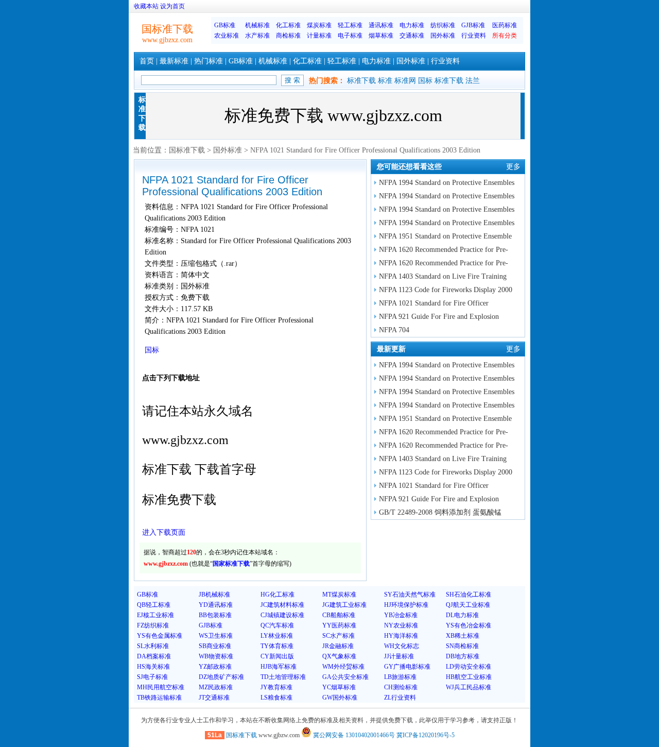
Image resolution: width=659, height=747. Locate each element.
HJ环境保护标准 (406, 604)
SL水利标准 (153, 646)
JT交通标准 (214, 697)
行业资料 (473, 35)
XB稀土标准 (462, 635)
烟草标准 (381, 35)
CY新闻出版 (277, 656)
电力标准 (412, 25)
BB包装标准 (215, 615)
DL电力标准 (462, 615)
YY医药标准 (339, 625)
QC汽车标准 (277, 625)
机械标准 (257, 25)
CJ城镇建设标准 (282, 615)
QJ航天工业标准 (468, 604)
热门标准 (208, 61)
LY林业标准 (277, 635)
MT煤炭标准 (339, 594)
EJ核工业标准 (155, 615)
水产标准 (257, 35)
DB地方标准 (462, 656)
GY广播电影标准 (407, 666)
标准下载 (361, 80)
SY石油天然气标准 (410, 594)
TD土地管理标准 (283, 677)
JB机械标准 (214, 594)
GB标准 (224, 25)
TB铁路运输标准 (159, 697)
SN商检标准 (462, 646)
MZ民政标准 (216, 687)
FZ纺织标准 (153, 625)
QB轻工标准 (153, 604)
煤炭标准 (319, 25)
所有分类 (504, 35)
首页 (147, 61)
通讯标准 (381, 25)
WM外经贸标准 (343, 666)
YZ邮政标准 (215, 666)
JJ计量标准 (399, 656)
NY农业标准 (401, 625)
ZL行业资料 (400, 697)
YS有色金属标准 (159, 635)
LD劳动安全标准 (468, 666)
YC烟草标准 (339, 687)
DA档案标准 (154, 656)
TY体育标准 (277, 646)
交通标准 (412, 35)
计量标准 (319, 35)
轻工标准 (350, 25)
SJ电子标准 (152, 677)
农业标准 (226, 35)
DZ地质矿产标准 (221, 677)
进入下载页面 (163, 532)
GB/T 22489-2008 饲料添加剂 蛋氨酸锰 (440, 512)
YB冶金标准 (401, 615)
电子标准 (350, 35)
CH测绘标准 (401, 687)
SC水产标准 (338, 635)
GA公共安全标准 (345, 677)
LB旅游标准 (400, 677)
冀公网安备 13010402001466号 (353, 735)
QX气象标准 (339, 656)
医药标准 (504, 25)
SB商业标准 (215, 646)
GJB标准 (473, 25)
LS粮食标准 (276, 697)
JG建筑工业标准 (344, 604)
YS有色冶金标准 (468, 625)
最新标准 (174, 61)
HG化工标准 (277, 594)
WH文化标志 (401, 646)
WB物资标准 (216, 656)
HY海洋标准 (401, 635)
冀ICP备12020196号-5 (425, 735)
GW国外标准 (339, 697)
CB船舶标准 (338, 615)
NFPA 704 (394, 330)
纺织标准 (442, 25)
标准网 (405, 80)
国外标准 (442, 35)
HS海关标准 (153, 666)
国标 (425, 80)
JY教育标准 (276, 687)
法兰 (472, 80)
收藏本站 (146, 6)
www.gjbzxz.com (167, 40)
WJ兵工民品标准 (468, 687)
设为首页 (172, 6)
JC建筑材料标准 (282, 604)
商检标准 (288, 35)
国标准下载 (187, 150)
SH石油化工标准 (468, 594)
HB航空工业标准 (469, 677)
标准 (385, 80)
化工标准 (288, 25)
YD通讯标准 (216, 604)
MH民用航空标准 (160, 687)
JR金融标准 (338, 646)
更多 (513, 167)
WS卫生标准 (216, 635)
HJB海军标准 (279, 666)
